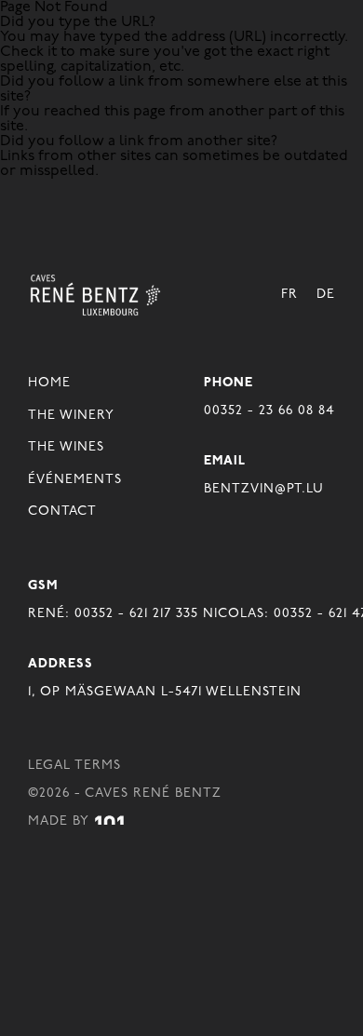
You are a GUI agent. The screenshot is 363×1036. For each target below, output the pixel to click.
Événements (75, 480)
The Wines (66, 447)
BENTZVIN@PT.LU (264, 489)
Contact (62, 511)
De (325, 295)
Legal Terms (74, 766)
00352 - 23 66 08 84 (269, 411)
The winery (71, 416)
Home (49, 383)
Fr (289, 295)
